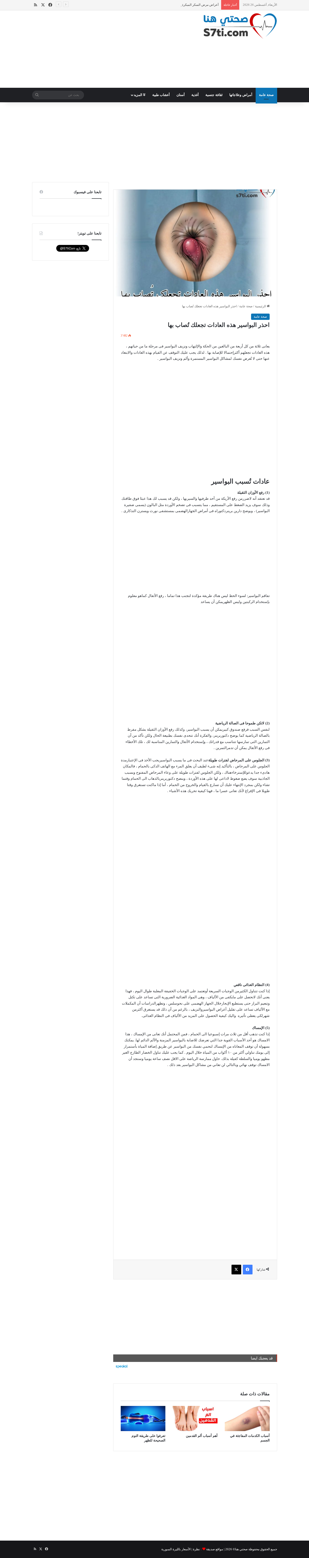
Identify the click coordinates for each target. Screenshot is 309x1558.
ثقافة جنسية (214, 95)
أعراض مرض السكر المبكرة (200, 5)
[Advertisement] (112, 49)
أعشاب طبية (161, 95)
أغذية (195, 95)
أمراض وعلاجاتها (240, 95)
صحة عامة (266, 95)
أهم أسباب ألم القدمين (202, 1436)
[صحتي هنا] (240, 26)
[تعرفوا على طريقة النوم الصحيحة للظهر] (143, 1418)
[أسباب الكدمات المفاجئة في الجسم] (247, 1418)
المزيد (138, 95)
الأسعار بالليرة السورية (176, 1549)
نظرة (196, 1549)
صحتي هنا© (240, 1549)
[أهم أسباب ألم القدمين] (195, 1418)
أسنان (180, 95)
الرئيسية (261, 306)
